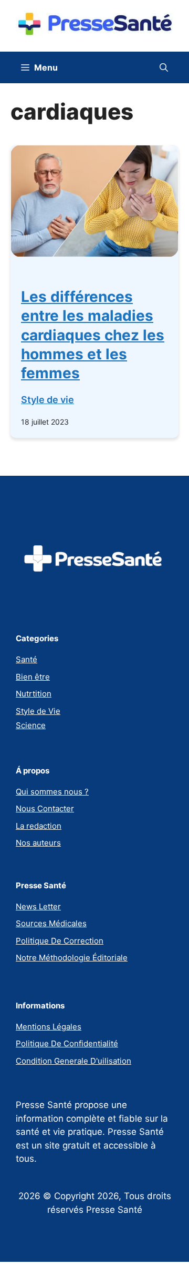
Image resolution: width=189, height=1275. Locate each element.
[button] (163, 67)
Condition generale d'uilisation (73, 1061)
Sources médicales (51, 923)
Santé (26, 659)
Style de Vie (38, 711)
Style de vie (47, 399)
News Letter (38, 906)
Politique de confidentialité (67, 1043)
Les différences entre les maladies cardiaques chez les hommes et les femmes (92, 335)
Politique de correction (59, 941)
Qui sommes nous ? (52, 792)
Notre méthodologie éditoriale (72, 958)
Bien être (33, 677)
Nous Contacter (45, 808)
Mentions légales (48, 1027)
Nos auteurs (38, 843)
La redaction (38, 826)
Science (31, 725)
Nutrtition (33, 694)
